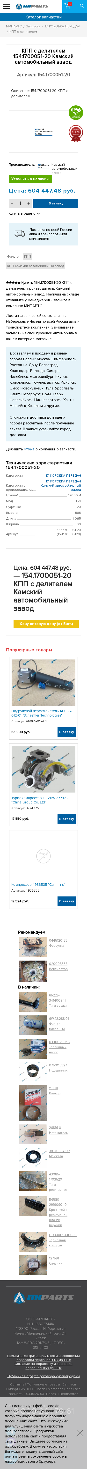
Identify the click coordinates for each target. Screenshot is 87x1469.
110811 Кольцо (54, 1090)
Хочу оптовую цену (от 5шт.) (46, 623)
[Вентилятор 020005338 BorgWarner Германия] (33, 971)
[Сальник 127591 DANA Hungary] (33, 1265)
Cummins (17, 1384)
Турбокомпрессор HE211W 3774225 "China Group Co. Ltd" (41, 800)
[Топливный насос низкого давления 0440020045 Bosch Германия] (33, 1048)
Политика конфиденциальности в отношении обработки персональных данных (43, 1358)
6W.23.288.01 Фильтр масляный (59, 1024)
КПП (27, 256)
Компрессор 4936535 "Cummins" (38, 884)
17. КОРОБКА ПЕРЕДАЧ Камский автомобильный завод (61, 485)
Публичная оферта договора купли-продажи (43, 1376)
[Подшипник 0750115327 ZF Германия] (33, 1071)
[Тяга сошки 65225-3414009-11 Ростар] (33, 1002)
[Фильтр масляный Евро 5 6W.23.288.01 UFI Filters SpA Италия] (33, 1025)
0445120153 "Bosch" (41, 1394)
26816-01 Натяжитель (58, 1130)
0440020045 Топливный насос (59, 1047)
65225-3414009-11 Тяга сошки (58, 1000)
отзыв (29, 449)
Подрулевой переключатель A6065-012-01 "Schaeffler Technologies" (41, 713)
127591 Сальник (55, 1261)
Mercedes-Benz (60, 1389)
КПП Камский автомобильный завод (35, 266)
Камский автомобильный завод (64, 168)
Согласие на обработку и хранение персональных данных (43, 1366)
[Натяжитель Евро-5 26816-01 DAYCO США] (33, 1134)
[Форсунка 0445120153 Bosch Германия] (33, 947)
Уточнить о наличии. (30, 179)
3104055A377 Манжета (59, 1153)
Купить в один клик (24, 213)
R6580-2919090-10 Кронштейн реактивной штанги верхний (58, 1212)
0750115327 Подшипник (58, 1067)
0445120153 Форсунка (58, 943)
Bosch (40, 1389)
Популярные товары (43, 1384)
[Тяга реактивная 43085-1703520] (33, 1182)
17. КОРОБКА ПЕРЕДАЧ (63, 475)
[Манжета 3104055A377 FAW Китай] (33, 1157)
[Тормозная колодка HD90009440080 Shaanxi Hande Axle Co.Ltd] (33, 1241)
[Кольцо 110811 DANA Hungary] (33, 1103)
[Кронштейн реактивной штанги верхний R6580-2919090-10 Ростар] (33, 1212)
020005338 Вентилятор (58, 966)
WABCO (27, 1389)
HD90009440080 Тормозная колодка (63, 1240)
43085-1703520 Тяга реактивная (58, 1182)
